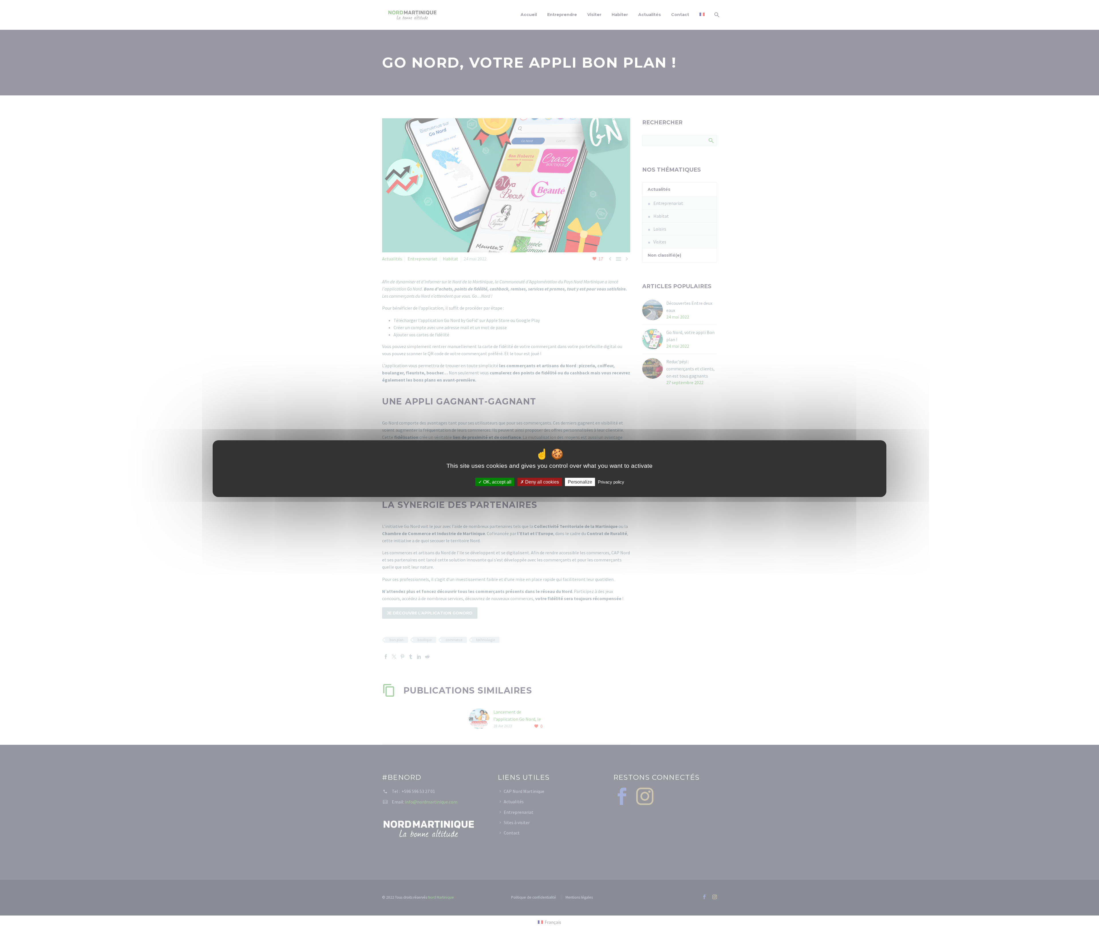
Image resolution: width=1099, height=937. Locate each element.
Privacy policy (611, 481)
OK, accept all (496, 481)
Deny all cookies (541, 481)
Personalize (580, 481)
